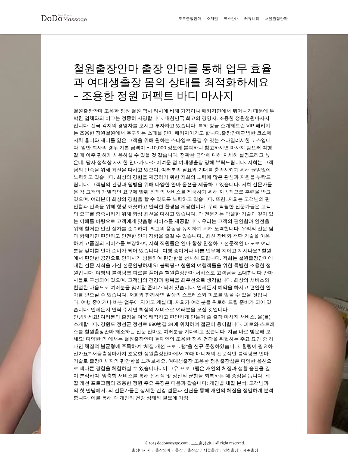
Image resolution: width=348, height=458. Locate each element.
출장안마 (162, 450)
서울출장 (211, 450)
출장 (179, 450)
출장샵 (193, 450)
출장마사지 (141, 450)
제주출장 (250, 450)
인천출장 (230, 450)
